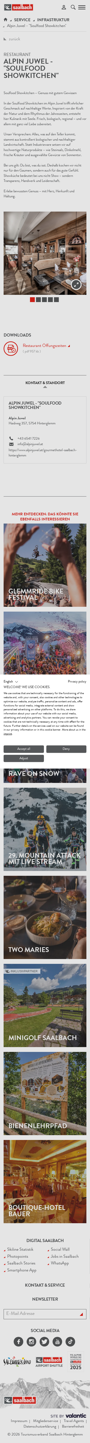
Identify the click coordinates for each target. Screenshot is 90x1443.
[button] (11, 682)
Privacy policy (77, 681)
